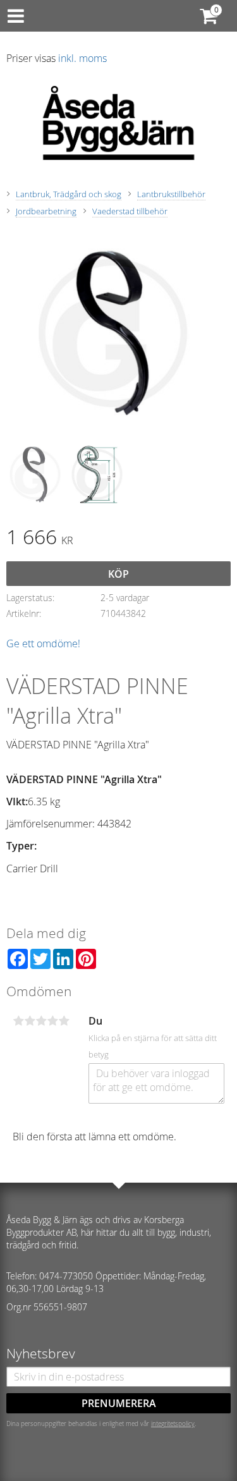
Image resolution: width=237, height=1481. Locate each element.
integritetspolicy (173, 1423)
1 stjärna (18, 1021)
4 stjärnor (52, 1021)
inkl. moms (82, 58)
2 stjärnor (29, 1021)
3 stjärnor (41, 1021)
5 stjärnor (64, 1021)
